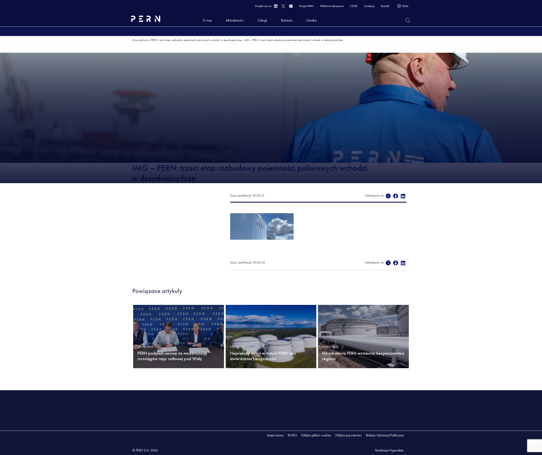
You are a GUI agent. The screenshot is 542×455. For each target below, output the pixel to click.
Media (311, 20)
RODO (292, 435)
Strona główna (140, 40)
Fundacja (369, 6)
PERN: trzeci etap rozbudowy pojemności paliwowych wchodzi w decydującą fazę (196, 40)
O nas (207, 20)
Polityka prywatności (348, 435)
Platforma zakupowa (331, 6)
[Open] (408, 20)
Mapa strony (275, 435)
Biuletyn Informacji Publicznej (384, 435)
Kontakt (385, 6)
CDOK (354, 6)
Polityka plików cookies (316, 435)
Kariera (286, 20)
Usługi (262, 20)
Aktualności (235, 20)
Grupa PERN (306, 6)
